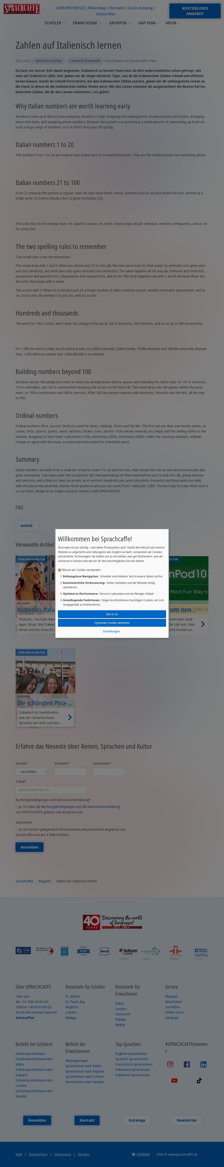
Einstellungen (111, 631)
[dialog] (112, 583)
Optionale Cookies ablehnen (112, 623)
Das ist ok (112, 614)
